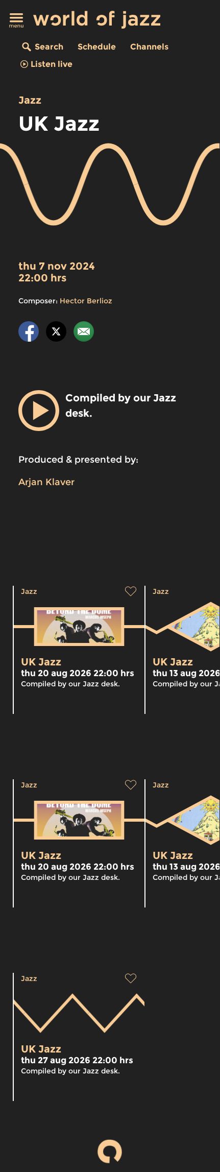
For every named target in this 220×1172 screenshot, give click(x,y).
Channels (149, 47)
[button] (38, 410)
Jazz (29, 100)
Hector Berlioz (86, 300)
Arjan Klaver (46, 482)
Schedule (97, 47)
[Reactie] (84, 333)
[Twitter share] (56, 333)
